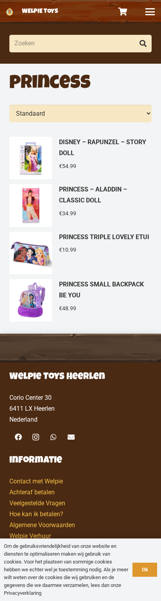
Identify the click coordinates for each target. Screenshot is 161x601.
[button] (150, 11)
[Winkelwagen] (123, 11)
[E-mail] (71, 437)
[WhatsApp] (53, 437)
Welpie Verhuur (30, 536)
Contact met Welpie (36, 481)
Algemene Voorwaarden (42, 525)
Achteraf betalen (32, 492)
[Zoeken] (143, 43)
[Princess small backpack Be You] (80, 300)
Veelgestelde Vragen (37, 503)
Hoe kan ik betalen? (36, 514)
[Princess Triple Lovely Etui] (80, 253)
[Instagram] (36, 437)
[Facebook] (18, 437)
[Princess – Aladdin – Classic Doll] (80, 205)
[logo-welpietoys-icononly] (9, 12)
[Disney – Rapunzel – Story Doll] (80, 158)
